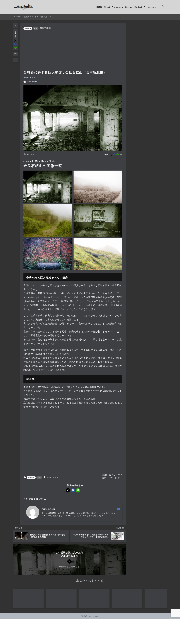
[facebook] (15, 44)
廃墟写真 (28, 28)
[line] (15, 48)
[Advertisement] (72, 50)
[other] (118, 509)
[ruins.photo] (24, 7)
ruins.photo (32, 82)
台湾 (35, 28)
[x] (15, 40)
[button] (47, 187)
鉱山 (27, 78)
